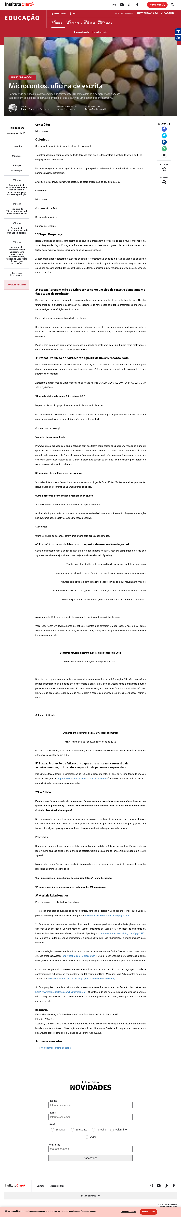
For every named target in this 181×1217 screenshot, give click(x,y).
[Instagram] (114, 5)
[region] (90, 1212)
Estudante (81, 1129)
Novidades (105, 23)
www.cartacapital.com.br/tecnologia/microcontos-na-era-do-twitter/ (81, 978)
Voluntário (121, 1129)
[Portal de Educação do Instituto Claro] (15, 1186)
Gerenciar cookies (128, 1212)
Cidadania (168, 13)
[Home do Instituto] (19, 5)
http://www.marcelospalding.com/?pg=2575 (122, 933)
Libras (74, 14)
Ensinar (56, 23)
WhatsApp (54, 1144)
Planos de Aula (81, 32)
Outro (93, 1136)
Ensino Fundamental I (95, 109)
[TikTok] (129, 5)
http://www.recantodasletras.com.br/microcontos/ (83, 778)
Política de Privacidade (167, 1205)
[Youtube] (122, 5)
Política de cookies (88, 1211)
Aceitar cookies (148, 1212)
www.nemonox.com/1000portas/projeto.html (107, 915)
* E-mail (53, 1112)
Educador (61, 1129)
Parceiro (101, 1129)
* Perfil (52, 1124)
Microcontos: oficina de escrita (56, 1047)
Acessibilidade (59, 14)
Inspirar (90, 23)
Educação (22, 18)
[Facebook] (137, 5)
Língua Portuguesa (66, 109)
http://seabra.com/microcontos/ (79, 956)
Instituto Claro (147, 13)
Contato (40, 1186)
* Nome (53, 1100)
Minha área (155, 5)
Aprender (73, 23)
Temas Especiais (99, 32)
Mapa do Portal (88, 1196)
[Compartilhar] (164, 129)
